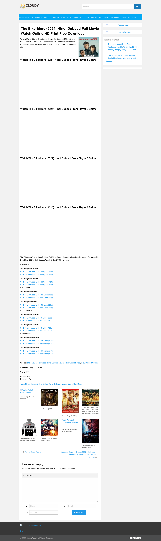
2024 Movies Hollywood (36, 363)
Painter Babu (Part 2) (33, 452)
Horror (62, 17)
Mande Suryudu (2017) (69, 416)
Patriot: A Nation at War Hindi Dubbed (49, 440)
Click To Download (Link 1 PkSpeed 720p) (36, 282)
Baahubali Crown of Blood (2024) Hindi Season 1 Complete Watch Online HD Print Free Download (78, 454)
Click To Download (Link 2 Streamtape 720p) (37, 353)
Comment (30, 475)
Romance (77, 17)
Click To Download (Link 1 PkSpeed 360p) (36, 271)
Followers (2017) (46, 409)
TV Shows (115, 17)
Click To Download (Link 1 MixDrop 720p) (36, 305)
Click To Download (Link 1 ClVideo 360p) (36, 318)
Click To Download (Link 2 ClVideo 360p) (36, 320)
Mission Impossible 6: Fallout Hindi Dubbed (27, 440)
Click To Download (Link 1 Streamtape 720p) (37, 351)
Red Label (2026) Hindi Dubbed (120, 44)
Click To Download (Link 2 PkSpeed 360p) (36, 274)
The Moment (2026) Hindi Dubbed (121, 55)
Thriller (70, 17)
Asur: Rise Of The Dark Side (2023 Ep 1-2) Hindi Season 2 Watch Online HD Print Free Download (90, 411)
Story (22, 531)
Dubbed (86, 17)
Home (21, 17)
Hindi (27, 17)
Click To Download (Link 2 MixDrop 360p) (36, 297)
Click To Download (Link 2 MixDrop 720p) (36, 307)
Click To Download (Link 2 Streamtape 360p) (37, 343)
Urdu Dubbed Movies (89, 363)
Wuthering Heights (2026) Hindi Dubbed (123, 47)
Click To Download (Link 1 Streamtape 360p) (37, 340)
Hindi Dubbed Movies (55, 363)
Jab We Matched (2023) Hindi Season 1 (69, 430)
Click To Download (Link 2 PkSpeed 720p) (36, 284)
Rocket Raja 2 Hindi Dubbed (27, 398)
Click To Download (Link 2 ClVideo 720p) (36, 330)
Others (93, 17)
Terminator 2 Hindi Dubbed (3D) (88, 447)
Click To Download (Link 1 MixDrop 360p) (36, 294)
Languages (103, 17)
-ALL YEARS (36, 17)
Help (124, 17)
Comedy (56, 17)
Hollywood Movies (72, 363)
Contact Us (131, 17)
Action (46, 17)
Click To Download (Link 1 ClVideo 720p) (36, 328)
